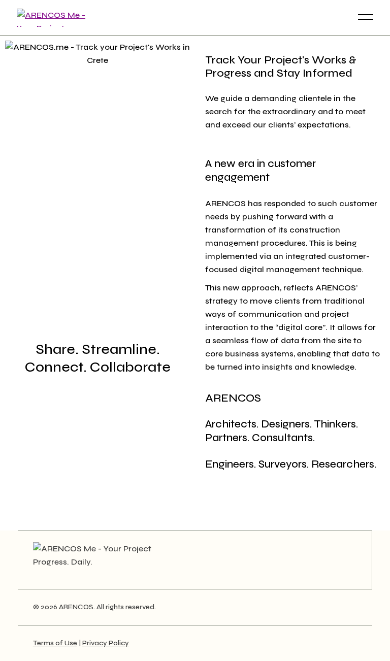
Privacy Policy (105, 643)
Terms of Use (55, 643)
